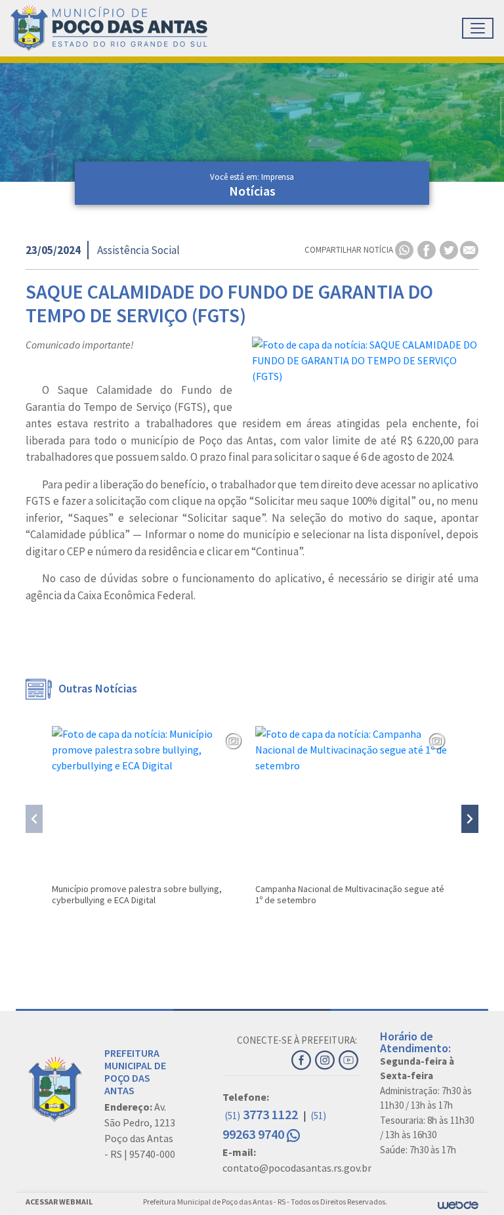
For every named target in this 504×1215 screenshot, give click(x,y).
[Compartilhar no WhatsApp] (405, 249)
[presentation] (34, 819)
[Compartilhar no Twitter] (450, 249)
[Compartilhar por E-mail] (469, 249)
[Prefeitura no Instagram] (327, 1058)
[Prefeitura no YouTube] (349, 1058)
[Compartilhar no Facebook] (427, 249)
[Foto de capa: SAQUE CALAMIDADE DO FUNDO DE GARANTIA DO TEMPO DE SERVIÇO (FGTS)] (365, 360)
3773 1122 (263, 1114)
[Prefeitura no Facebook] (303, 1058)
